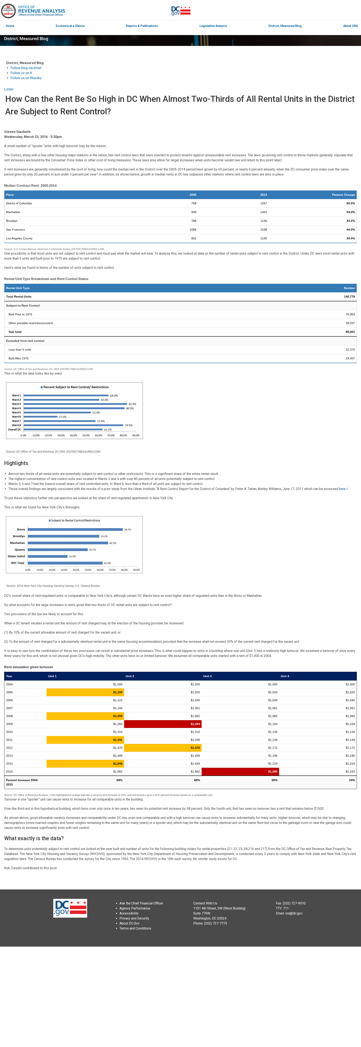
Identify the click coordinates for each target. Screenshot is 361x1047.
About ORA (350, 26)
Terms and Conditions (135, 928)
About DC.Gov (129, 923)
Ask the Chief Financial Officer (141, 903)
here (342, 489)
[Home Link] (85, 11)
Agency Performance (134, 908)
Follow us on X (21, 73)
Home (10, 26)
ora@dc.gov (294, 913)
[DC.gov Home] (180, 11)
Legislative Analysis (213, 26)
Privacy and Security (134, 918)
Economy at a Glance (70, 26)
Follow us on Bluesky (26, 78)
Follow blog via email (25, 68)
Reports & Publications (142, 26)
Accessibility (129, 913)
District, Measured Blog (285, 26)
